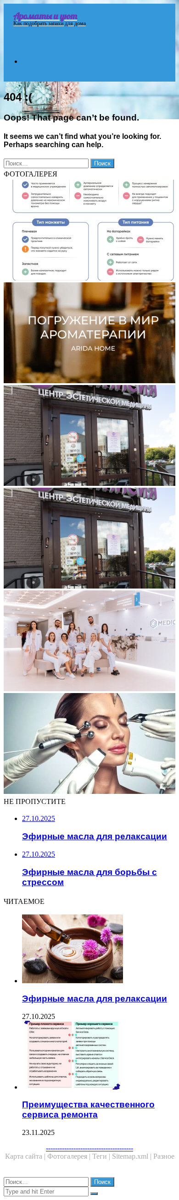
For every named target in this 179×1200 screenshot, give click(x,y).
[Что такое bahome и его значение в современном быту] (89, 231)
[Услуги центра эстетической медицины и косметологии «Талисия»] (89, 436)
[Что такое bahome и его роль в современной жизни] (89, 333)
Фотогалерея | (69, 1156)
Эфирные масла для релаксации (94, 998)
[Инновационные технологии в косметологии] (89, 744)
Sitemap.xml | (132, 1156)
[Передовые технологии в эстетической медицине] (89, 641)
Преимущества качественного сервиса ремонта (88, 1109)
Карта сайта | (26, 1156)
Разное (163, 1156)
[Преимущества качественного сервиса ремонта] (98, 1056)
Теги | (102, 1156)
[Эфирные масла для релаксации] (98, 949)
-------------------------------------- (89, 1148)
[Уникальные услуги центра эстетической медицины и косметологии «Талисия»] (89, 539)
